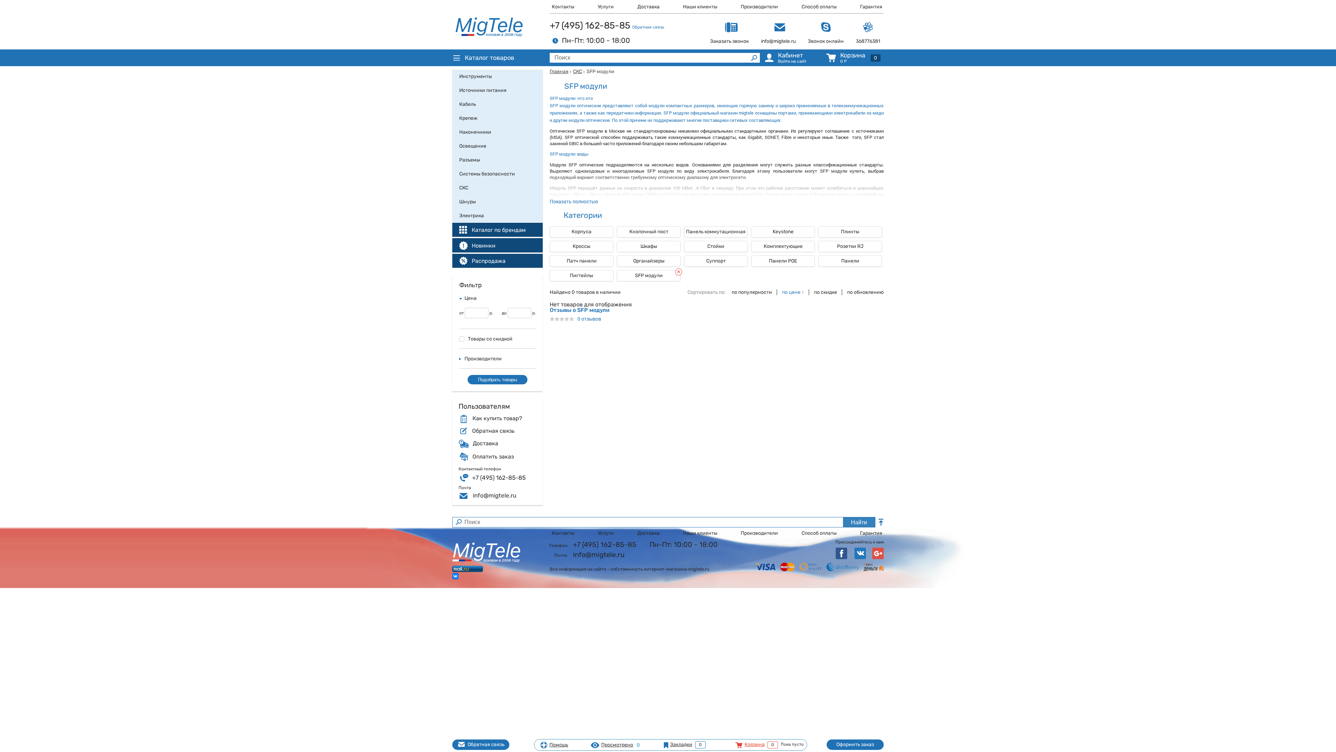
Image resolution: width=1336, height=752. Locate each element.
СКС (577, 72)
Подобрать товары (497, 379)
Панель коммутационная (716, 232)
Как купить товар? (497, 418)
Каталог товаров (489, 58)
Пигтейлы (581, 276)
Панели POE (783, 261)
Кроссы (581, 246)
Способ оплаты (819, 7)
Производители (759, 7)
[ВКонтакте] (455, 576)
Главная (559, 72)
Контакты (563, 7)
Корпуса (581, 232)
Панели (850, 261)
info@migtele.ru (494, 495)
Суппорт (716, 261)
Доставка (648, 7)
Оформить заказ (855, 744)
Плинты (850, 232)
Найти (859, 522)
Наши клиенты (700, 7)
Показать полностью (574, 201)
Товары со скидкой (490, 339)
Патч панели (582, 261)
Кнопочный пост (648, 232)
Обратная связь (648, 27)
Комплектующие (783, 246)
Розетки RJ (850, 246)
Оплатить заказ (493, 457)
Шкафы (649, 246)
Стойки (715, 246)
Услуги (606, 7)
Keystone (783, 232)
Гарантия (871, 7)
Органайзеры (649, 261)
